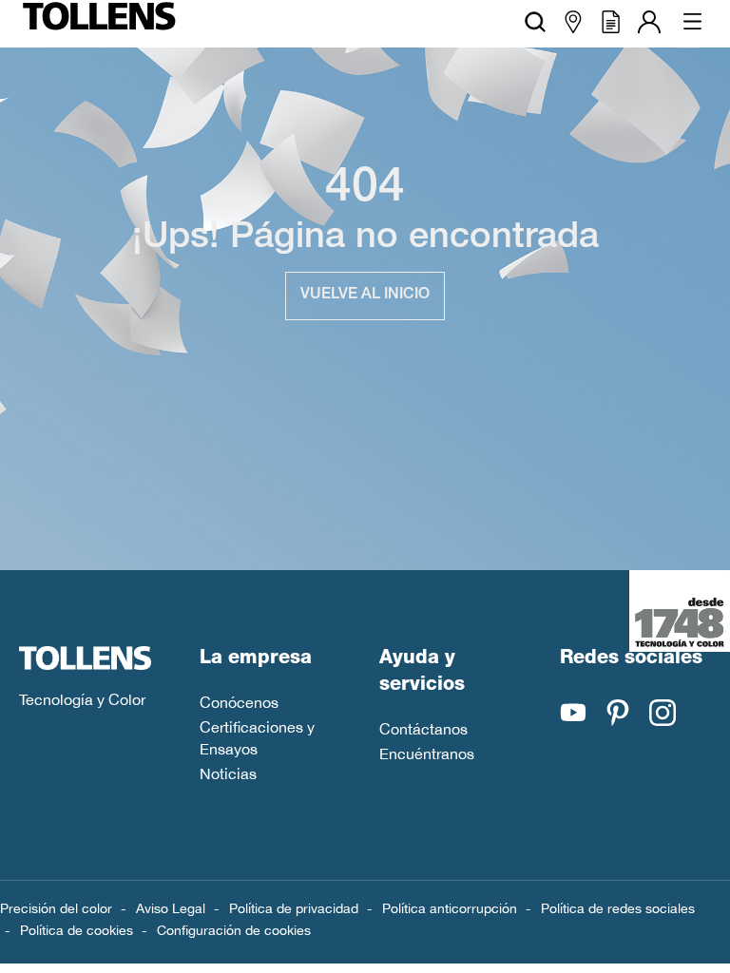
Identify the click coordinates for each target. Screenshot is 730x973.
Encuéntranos (426, 753)
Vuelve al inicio (365, 295)
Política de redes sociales (618, 908)
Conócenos (239, 702)
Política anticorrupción (449, 908)
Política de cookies (76, 930)
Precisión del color (56, 908)
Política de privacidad (293, 908)
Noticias (228, 773)
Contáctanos (423, 728)
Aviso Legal (170, 908)
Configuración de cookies (234, 930)
